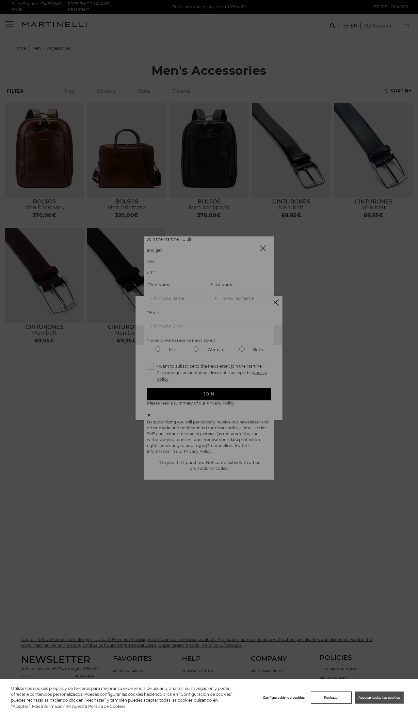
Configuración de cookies (284, 697)
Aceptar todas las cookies (379, 697)
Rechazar (331, 697)
